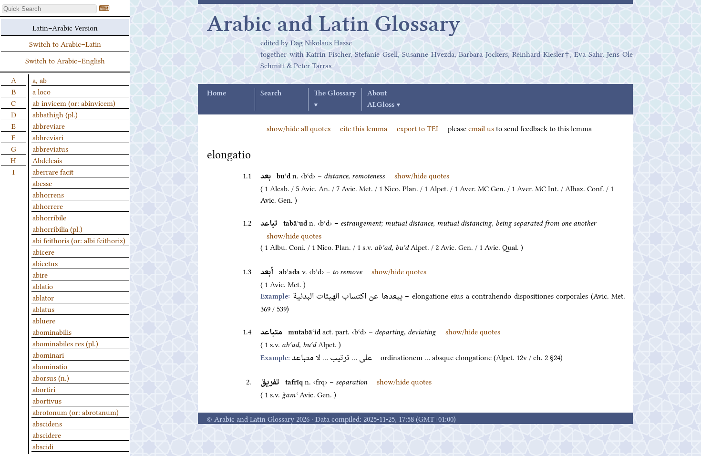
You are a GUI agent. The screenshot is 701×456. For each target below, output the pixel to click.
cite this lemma (363, 128)
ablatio (42, 285)
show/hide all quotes (298, 128)
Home (216, 93)
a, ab (39, 79)
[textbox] (49, 8)
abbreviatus (50, 148)
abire (40, 274)
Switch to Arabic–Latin (65, 43)
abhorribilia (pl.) (57, 228)
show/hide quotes (421, 175)
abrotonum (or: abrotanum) (75, 411)
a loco (41, 91)
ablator (43, 297)
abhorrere (47, 205)
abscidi (42, 446)
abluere (43, 320)
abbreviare (48, 125)
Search (270, 93)
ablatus (43, 308)
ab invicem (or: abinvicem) (73, 102)
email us (481, 128)
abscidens (47, 423)
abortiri (43, 388)
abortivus (47, 400)
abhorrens (48, 194)
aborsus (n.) (50, 377)
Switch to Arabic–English (65, 60)
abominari (48, 354)
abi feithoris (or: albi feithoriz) (78, 240)
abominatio (49, 366)
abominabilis (52, 331)
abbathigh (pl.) (55, 114)
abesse (42, 182)
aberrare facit (52, 171)
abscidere (46, 434)
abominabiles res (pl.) (65, 343)
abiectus (45, 263)
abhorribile (49, 217)
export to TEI (417, 128)
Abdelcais (47, 160)
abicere (43, 251)
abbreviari (47, 137)
